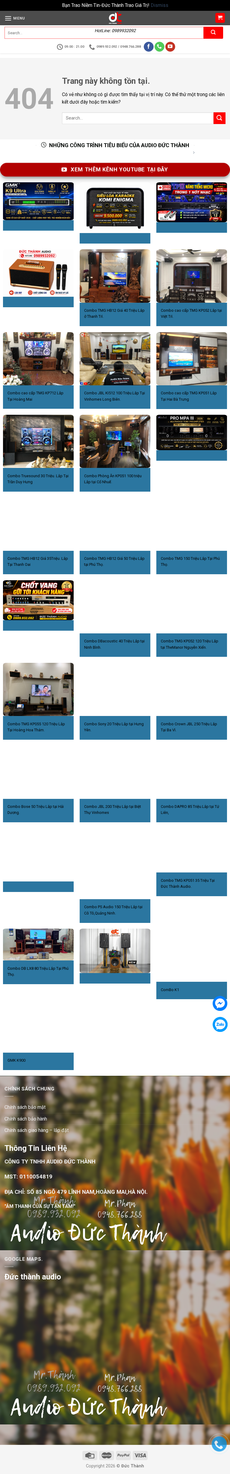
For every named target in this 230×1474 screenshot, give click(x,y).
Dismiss (159, 5)
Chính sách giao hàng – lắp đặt (36, 1130)
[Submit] (220, 118)
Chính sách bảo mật (25, 1107)
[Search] (213, 33)
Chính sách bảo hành (25, 1119)
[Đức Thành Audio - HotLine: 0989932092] (115, 18)
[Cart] (220, 18)
